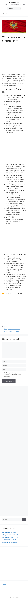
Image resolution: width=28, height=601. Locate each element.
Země (5, 326)
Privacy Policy (6, 584)
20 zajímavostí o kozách (9, 532)
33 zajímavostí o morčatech (10, 535)
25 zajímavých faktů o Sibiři (10, 542)
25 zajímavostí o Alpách (9, 539)
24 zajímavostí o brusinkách (10, 537)
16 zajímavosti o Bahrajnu (11, 331)
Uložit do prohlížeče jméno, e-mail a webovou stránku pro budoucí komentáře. (14, 374)
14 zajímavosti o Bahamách (12, 329)
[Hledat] (24, 519)
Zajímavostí (14, 2)
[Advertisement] (14, 59)
